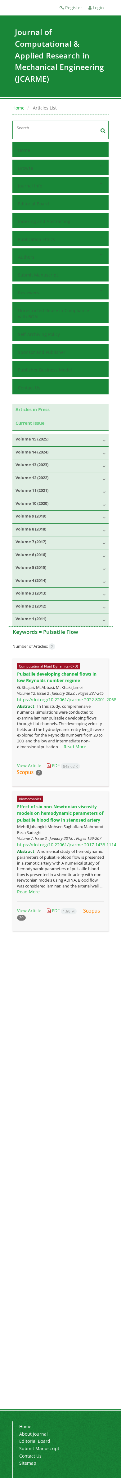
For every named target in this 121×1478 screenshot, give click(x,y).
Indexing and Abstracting (44, 221)
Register (73, 8)
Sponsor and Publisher (41, 352)
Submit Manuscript (38, 275)
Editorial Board (33, 204)
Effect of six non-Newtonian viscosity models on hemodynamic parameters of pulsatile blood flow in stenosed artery (60, 813)
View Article (29, 765)
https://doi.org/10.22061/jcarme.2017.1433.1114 (66, 845)
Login (98, 8)
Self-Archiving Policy (39, 334)
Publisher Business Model (45, 370)
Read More (75, 747)
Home (18, 108)
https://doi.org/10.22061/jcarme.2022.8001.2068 (66, 699)
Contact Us (29, 388)
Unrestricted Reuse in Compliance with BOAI (53, 313)
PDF (64, 765)
